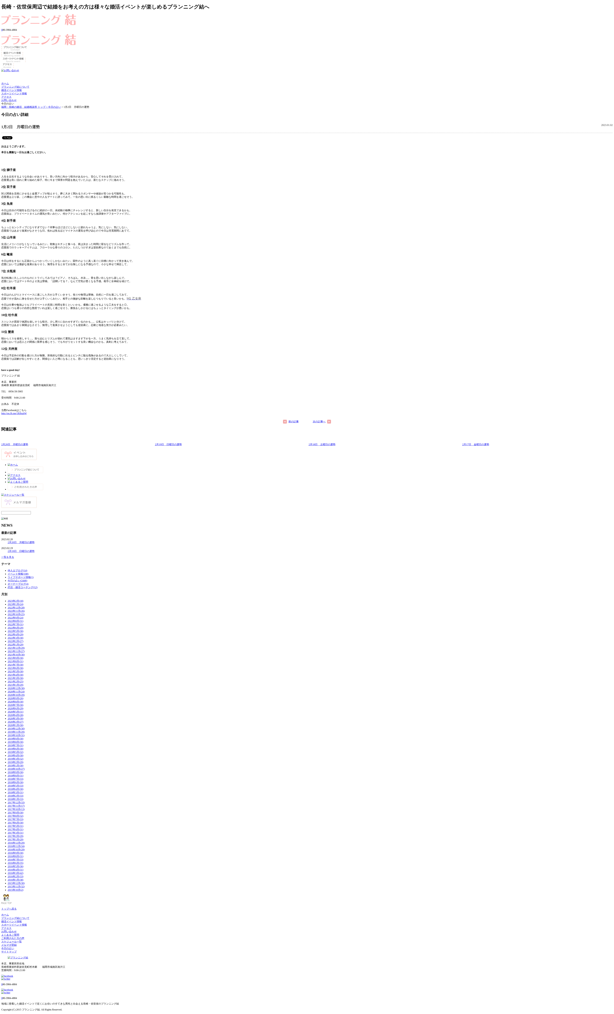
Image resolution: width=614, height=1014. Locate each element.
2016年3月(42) (15, 873)
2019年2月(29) (15, 762)
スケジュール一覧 (11, 941)
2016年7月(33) (15, 859)
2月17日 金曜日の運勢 (475, 444)
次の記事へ (319, 421)
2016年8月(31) (15, 856)
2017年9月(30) (15, 812)
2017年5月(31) (15, 826)
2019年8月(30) (15, 742)
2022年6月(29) (15, 627)
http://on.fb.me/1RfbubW (14, 413)
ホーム (5, 83)
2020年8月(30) (15, 701)
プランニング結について (15, 86)
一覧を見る (7, 557)
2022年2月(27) (15, 641)
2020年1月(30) (15, 725)
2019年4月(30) (15, 755)
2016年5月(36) (15, 866)
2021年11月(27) (16, 651)
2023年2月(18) (15, 601)
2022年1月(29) (15, 644)
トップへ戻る (9, 908)
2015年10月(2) (15, 890)
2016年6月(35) (15, 863)
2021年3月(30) (15, 678)
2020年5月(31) (15, 711)
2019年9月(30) (15, 738)
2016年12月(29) (16, 843)
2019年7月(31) (15, 745)
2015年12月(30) (16, 883)
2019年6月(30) (15, 748)
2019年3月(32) (15, 758)
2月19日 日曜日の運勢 (168, 444)
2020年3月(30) (15, 718)
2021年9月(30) (15, 658)
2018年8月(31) (15, 775)
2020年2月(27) (15, 722)
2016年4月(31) (15, 869)
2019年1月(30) (15, 765)
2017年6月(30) (15, 822)
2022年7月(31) (15, 624)
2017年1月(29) (15, 839)
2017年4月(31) (15, 829)
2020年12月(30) (16, 688)
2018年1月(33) (15, 799)
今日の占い (54, 107)
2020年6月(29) (15, 708)
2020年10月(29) (16, 695)
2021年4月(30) (15, 674)
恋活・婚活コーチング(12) (22, 587)
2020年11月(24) (16, 691)
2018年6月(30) (15, 782)
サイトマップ (9, 951)
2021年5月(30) (15, 671)
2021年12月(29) (16, 648)
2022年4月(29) (15, 634)
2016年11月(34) (16, 846)
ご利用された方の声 (12, 938)
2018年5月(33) (15, 785)
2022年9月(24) (15, 617)
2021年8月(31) (15, 661)
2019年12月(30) (16, 728)
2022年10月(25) (16, 614)
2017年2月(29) (15, 836)
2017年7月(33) (15, 819)
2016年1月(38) (15, 879)
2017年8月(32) (15, 816)
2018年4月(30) (15, 789)
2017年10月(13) (16, 809)
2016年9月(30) (15, 853)
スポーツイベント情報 (14, 93)
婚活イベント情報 (11, 90)
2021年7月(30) (15, 664)
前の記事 (293, 421)
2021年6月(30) (15, 668)
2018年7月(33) (15, 779)
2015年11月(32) (16, 886)
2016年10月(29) (16, 849)
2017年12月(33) (16, 802)
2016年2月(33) (15, 876)
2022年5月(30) (15, 631)
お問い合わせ (9, 100)
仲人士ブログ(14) (17, 570)
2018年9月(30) (15, 772)
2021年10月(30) (16, 654)
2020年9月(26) (15, 698)
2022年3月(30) (15, 638)
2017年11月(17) (16, 806)
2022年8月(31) (15, 621)
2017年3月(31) (15, 832)
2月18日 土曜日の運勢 (322, 444)
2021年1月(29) (15, 685)
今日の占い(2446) (17, 580)
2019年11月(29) (16, 732)
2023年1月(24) (15, 604)
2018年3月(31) (15, 792)
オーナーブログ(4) (18, 584)
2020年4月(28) (15, 715)
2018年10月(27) (16, 769)
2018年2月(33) (15, 795)
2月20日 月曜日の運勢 (14, 444)
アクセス (6, 97)
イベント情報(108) (18, 574)
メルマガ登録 (9, 945)
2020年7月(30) (15, 705)
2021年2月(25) (15, 681)
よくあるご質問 (10, 935)
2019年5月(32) (15, 752)
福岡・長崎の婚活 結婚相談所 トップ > (24, 107)
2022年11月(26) (16, 611)
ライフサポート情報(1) (21, 577)
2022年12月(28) (16, 607)
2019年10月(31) (16, 735)
